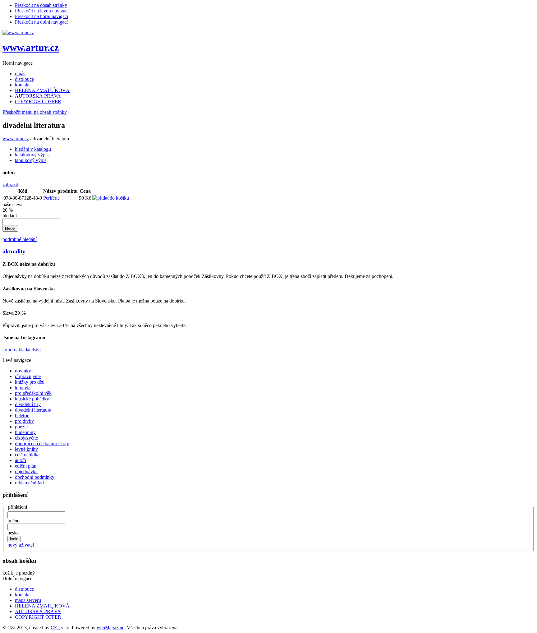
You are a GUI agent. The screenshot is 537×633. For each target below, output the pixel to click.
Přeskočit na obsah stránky (41, 5)
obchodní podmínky (34, 477)
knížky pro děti (29, 382)
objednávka (26, 471)
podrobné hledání (19, 239)
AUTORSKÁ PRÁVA (38, 96)
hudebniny (25, 432)
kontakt (22, 84)
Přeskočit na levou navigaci (42, 10)
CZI (55, 627)
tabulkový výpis (30, 160)
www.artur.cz (30, 47)
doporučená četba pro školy (42, 443)
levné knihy (26, 449)
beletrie (22, 415)
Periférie (51, 198)
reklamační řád (29, 482)
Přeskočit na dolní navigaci (41, 22)
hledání (9, 215)
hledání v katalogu (33, 149)
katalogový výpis (31, 154)
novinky (23, 370)
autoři (20, 460)
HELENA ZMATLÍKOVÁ (42, 90)
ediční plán (25, 466)
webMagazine (110, 627)
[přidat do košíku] (110, 198)
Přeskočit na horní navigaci (41, 16)
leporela (22, 387)
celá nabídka (27, 454)
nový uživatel (20, 545)
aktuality (13, 251)
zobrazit (10, 184)
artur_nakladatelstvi (21, 349)
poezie (21, 426)
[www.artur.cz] (18, 32)
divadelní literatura (33, 410)
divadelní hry (28, 404)
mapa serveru (28, 600)
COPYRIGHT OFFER (38, 101)
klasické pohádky (32, 398)
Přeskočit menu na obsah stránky (34, 112)
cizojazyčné (26, 438)
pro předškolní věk (33, 393)
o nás (20, 73)
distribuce (24, 79)
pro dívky (24, 421)
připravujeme (28, 376)
